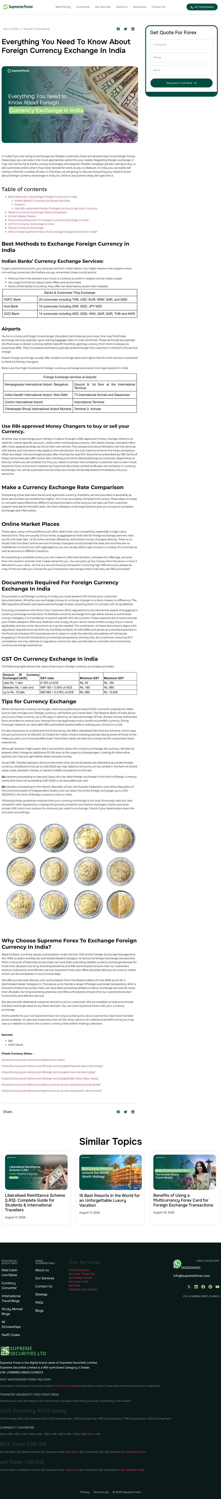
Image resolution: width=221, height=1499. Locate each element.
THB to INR (79, 1434)
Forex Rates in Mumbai (118, 1385)
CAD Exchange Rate (60, 1418)
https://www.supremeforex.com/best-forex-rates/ (33, 1059)
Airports (20, 204)
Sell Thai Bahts (88, 1469)
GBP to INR (64, 1434)
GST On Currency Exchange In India (31, 224)
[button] (118, 29)
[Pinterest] (210, 1287)
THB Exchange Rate (134, 1418)
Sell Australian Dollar (132, 1469)
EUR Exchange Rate (85, 1418)
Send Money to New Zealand (115, 1400)
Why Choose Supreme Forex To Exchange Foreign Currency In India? (52, 231)
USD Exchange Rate (159, 1418)
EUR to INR (50, 1434)
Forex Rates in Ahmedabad (14, 1385)
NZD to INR (94, 1434)
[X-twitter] (189, 1287)
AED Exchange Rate (11, 1418)
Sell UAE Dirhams (109, 1469)
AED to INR (6, 1434)
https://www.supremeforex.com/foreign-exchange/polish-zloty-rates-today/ (50, 1078)
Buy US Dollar (8, 1452)
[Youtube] (217, 1287)
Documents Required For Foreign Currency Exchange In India (48, 220)
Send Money (63, 7)
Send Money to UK (33, 1400)
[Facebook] (203, 1287)
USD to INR (21, 1434)
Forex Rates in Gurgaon (66, 1385)
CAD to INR (35, 1434)
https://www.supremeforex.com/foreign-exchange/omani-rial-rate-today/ (48, 1072)
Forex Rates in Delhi (41, 1385)
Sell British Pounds (28, 1469)
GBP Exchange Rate (110, 1418)
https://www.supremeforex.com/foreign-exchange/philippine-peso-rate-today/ (52, 1066)
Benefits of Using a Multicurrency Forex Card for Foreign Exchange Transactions (183, 1200)
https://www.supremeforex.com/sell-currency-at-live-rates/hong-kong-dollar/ (51, 1084)
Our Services (103, 7)
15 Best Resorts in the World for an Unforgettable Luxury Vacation (109, 1200)
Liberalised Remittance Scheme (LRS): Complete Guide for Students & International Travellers (35, 1203)
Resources (139, 7)
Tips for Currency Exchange (26, 227)
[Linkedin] (196, 1287)
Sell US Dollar (8, 1469)
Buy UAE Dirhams (109, 1452)
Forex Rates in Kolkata (93, 1385)
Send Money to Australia (58, 1400)
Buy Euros (72, 1452)
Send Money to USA (11, 1400)
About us (121, 7)
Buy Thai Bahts (89, 1452)
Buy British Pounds (29, 1452)
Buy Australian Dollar (134, 1452)
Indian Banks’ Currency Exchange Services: (42, 200)
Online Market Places (21, 216)
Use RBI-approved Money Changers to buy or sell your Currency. (56, 208)
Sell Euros (71, 1469)
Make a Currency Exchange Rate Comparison (37, 212)
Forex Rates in (140, 1385)
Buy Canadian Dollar (53, 1452)
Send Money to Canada (85, 1400)
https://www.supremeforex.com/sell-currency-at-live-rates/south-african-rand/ (51, 1090)
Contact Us (158, 7)
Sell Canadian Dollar (53, 1469)
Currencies (83, 7)
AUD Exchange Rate (36, 1418)
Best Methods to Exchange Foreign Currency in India (42, 196)
